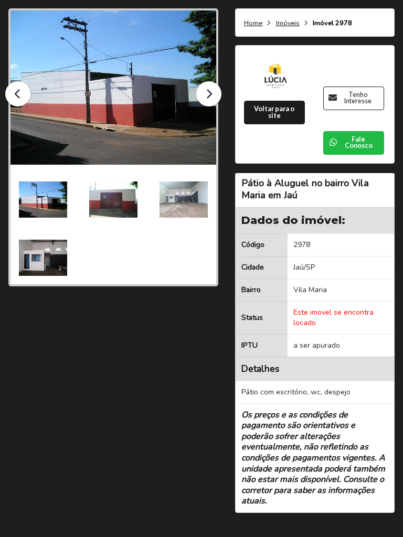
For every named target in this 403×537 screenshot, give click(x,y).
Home (253, 23)
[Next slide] (208, 93)
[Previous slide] (17, 93)
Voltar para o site (274, 112)
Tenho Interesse (358, 98)
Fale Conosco (359, 142)
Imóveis (288, 23)
